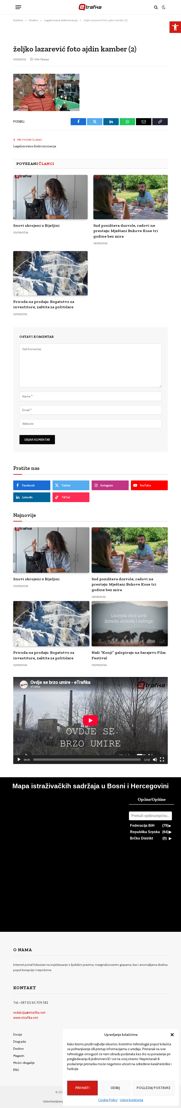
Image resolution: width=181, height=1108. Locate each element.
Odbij (115, 1088)
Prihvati (82, 1088)
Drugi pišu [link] (19, 1042)
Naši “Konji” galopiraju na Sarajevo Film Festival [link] (129, 655)
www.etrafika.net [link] (25, 1018)
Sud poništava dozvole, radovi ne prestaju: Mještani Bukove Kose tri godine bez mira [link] (125, 231)
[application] (90, 720)
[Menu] (18, 7)
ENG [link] (16, 1070)
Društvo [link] (18, 1049)
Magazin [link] (18, 1056)
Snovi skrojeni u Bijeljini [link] (36, 225)
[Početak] (19, 759)
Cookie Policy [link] (108, 1100)
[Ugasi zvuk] (155, 759)
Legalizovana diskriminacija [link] (34, 146)
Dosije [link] (17, 1034)
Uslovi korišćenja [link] (131, 1100)
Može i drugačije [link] (24, 1063)
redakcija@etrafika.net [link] (29, 1013)
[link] (175, 27)
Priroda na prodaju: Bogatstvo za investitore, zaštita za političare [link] (43, 304)
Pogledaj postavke (153, 1088)
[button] (172, 1034)
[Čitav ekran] (162, 759)
